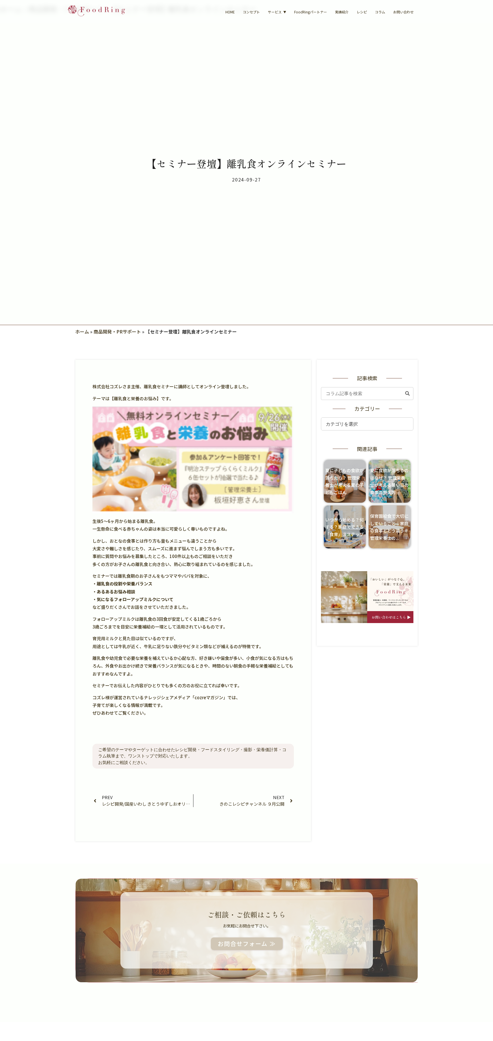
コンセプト (251, 11)
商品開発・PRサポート (117, 331)
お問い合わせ (403, 11)
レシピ (362, 11)
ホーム (82, 331)
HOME (230, 11)
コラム (380, 11)
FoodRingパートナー (310, 11)
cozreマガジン (209, 697)
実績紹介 (342, 11)
